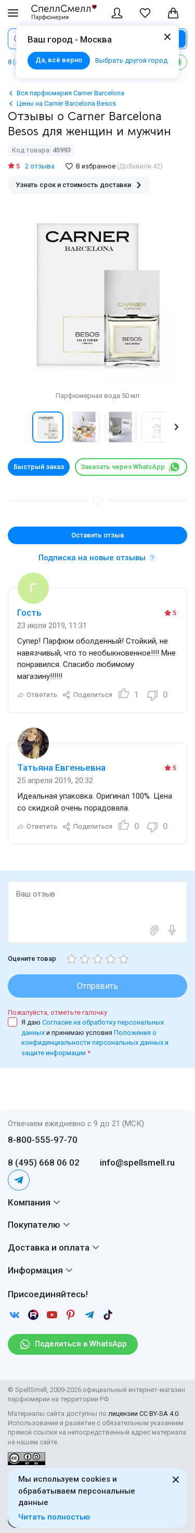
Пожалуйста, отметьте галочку (57, 1012)
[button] (18, 427)
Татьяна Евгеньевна (61, 767)
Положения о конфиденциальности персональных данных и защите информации (94, 1043)
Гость (29, 612)
